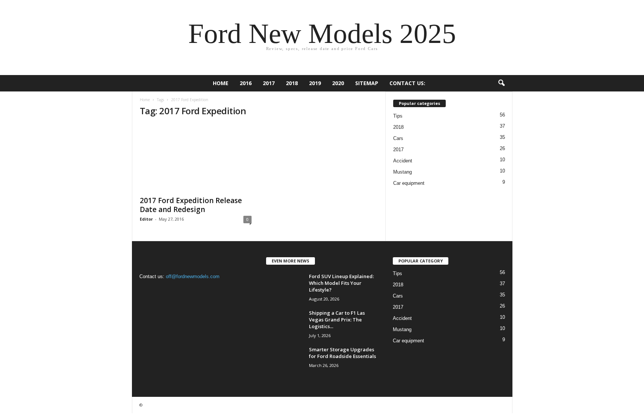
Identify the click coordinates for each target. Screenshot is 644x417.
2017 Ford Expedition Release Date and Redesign (191, 205)
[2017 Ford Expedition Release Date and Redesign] (196, 158)
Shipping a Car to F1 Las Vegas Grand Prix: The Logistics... (337, 319)
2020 (338, 83)
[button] (501, 83)
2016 (246, 83)
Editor (146, 219)
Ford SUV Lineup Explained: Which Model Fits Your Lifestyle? (341, 283)
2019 (315, 83)
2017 (269, 83)
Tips (397, 116)
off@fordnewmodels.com (193, 276)
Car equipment (408, 183)
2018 (292, 83)
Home (220, 83)
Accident (402, 161)
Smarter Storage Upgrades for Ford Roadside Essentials (342, 353)
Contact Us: (407, 83)
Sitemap (366, 83)
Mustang (402, 172)
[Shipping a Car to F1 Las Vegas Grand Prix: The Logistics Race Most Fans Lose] (284, 323)
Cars (398, 138)
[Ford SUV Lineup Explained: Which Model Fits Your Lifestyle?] (284, 287)
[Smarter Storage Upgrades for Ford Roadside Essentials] (284, 360)
